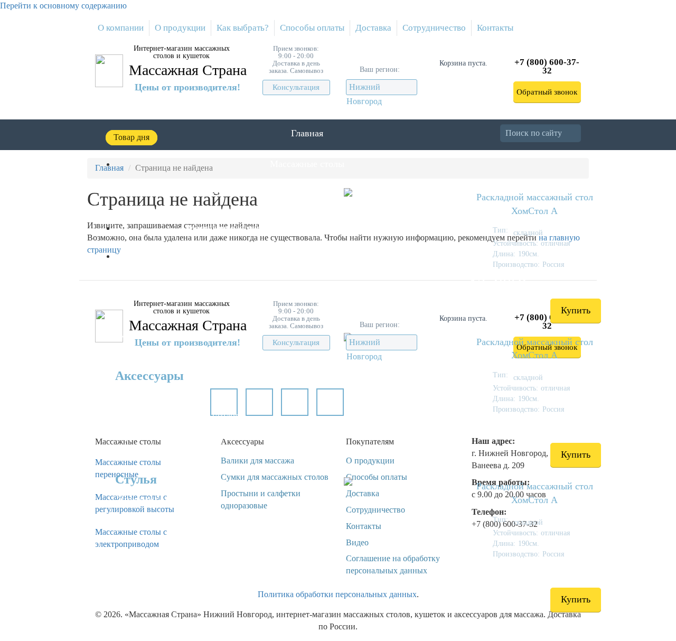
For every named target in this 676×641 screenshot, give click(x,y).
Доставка (373, 28)
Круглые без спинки (159, 499)
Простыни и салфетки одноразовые (190, 436)
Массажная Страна (188, 70)
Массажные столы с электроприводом (131, 538)
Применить (579, 133)
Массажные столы (307, 164)
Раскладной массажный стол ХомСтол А (534, 204)
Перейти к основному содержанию (63, 5)
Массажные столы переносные (128, 468)
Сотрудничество (434, 28)
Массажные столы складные (176, 190)
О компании (121, 28)
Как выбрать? (243, 28)
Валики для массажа (159, 394)
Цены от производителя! (187, 87)
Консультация (296, 87)
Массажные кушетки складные (181, 335)
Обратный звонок (547, 92)
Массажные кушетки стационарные (191, 355)
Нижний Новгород (364, 94)
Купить (575, 310)
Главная (307, 133)
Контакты (495, 28)
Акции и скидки (229, 255)
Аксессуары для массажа (229, 227)
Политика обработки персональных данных (337, 594)
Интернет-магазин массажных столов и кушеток (182, 52)
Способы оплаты (312, 28)
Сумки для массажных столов (179, 415)
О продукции (180, 28)
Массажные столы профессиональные (196, 211)
